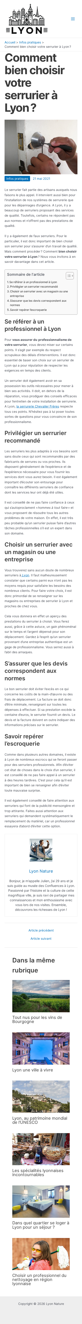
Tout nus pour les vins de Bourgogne (37, 1019)
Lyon (25, 575)
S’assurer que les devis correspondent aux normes (38, 303)
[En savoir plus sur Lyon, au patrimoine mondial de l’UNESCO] (41, 1096)
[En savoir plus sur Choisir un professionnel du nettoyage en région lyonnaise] (41, 1254)
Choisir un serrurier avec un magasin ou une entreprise (39, 294)
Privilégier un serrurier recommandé (34, 286)
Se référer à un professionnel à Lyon (33, 282)
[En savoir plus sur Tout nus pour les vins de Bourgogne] (41, 996)
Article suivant (41, 938)
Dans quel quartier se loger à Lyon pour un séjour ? (40, 1224)
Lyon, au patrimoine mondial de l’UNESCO (39, 1120)
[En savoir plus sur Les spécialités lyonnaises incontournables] (41, 1149)
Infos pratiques (17, 178)
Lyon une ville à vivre (32, 1069)
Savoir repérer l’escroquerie (28, 309)
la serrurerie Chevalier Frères (37, 406)
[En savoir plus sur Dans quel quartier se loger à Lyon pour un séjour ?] (41, 1201)
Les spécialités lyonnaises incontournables (38, 1172)
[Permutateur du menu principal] (73, 19)
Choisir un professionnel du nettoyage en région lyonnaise (39, 1279)
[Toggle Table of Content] (67, 276)
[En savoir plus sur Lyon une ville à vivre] (41, 1048)
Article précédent (41, 930)
